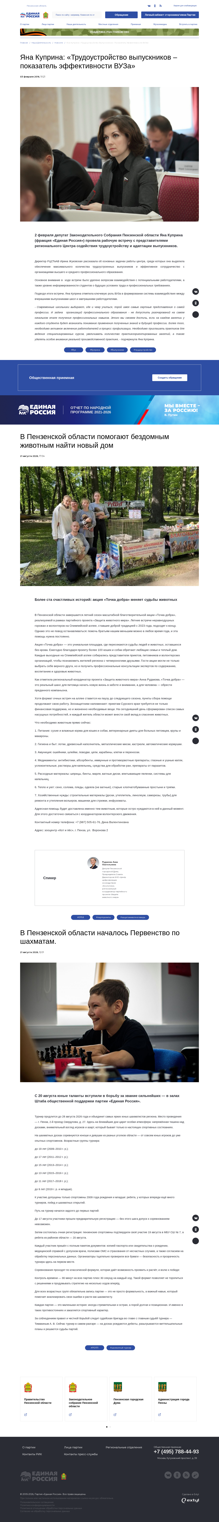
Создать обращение (170, 377)
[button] (106, 1427)
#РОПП (94, 1347)
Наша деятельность (76, 24)
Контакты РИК (32, 1454)
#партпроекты (103, 917)
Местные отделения (108, 24)
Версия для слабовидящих (185, 6)
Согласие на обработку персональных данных (45, 1511)
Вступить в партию (188, 24)
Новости (59, 43)
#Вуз (73, 350)
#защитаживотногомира (133, 917)
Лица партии (48, 24)
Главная (24, 43)
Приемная (136, 24)
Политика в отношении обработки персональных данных (51, 1508)
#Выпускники (117, 350)
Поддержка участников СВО (109, 32)
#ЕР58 (80, 917)
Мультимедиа (160, 24)
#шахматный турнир (120, 1347)
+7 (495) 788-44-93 (176, 1451)
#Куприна (95, 350)
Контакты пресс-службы (81, 1454)
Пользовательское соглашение (37, 1502)
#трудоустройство (143, 350)
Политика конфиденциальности (37, 1505)
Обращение (121, 14)
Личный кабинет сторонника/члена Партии (170, 14)
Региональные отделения (124, 1447)
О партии (24, 24)
